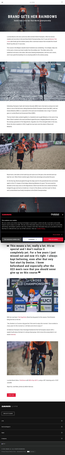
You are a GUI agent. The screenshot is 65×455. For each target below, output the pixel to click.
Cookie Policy (41, 228)
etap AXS (11, 395)
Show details (56, 234)
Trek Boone (22, 380)
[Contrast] (28, 451)
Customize (32, 239)
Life (32, 2)
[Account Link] (62, 2)
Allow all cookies (53, 239)
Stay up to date (8, 413)
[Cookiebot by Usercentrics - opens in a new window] (52, 214)
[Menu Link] (2, 2)
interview (13, 334)
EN (4, 443)
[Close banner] (62, 214)
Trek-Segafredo (22, 317)
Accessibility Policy (21, 451)
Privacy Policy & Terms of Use (9, 451)
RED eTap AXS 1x (33, 380)
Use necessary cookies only (12, 239)
